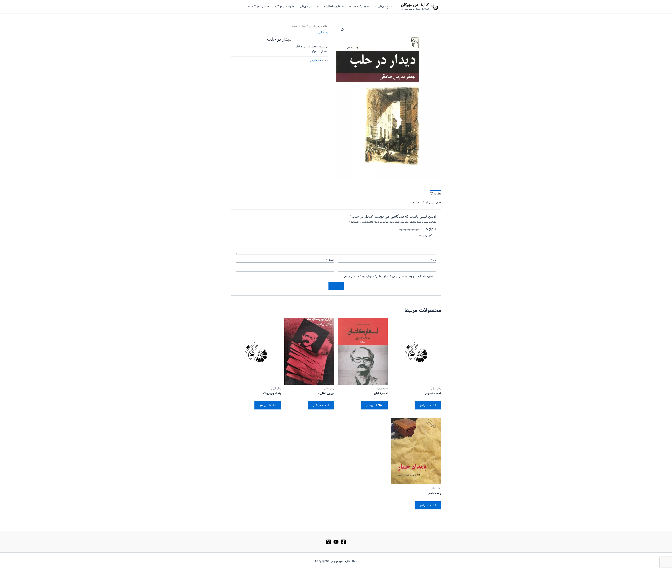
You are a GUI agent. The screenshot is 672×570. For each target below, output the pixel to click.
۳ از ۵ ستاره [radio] (409, 230)
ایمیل (330, 260)
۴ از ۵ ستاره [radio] (405, 230)
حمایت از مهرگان (309, 6)
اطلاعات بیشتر (428, 405)
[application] (376, 6)
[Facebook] (343, 541)
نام (433, 260)
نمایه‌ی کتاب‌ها (361, 6)
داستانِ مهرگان (386, 6)
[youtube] (336, 541)
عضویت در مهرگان (285, 6)
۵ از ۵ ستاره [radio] (400, 230)
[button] (342, 30)
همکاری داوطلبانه (334, 6)
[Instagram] (328, 541)
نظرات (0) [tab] (435, 194)
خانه (325, 26)
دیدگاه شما (427, 236)
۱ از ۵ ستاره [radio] (417, 230)
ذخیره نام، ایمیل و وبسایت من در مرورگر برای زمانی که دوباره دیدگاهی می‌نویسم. (388, 276)
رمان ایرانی (314, 26)
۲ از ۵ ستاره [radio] (413, 230)
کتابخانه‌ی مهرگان (415, 5)
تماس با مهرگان (260, 6)
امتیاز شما (428, 229)
